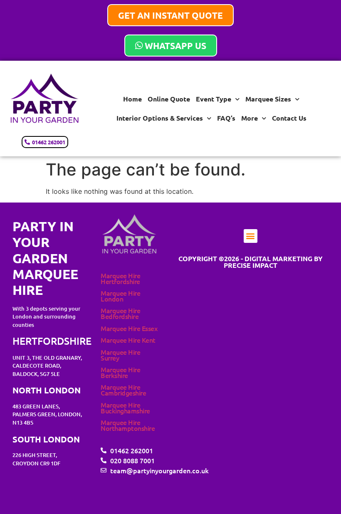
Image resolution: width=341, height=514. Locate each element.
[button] (250, 236)
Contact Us (289, 118)
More (249, 118)
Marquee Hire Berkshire (120, 372)
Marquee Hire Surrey (120, 354)
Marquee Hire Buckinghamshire (125, 407)
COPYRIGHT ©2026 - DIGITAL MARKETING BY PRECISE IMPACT (250, 261)
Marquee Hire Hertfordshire (120, 278)
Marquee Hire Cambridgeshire (123, 389)
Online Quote (169, 98)
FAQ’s (226, 118)
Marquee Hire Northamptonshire (128, 425)
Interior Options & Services (159, 118)
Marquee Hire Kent (128, 339)
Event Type (213, 98)
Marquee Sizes (268, 98)
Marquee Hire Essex (129, 328)
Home (132, 98)
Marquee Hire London (120, 295)
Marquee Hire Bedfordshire (120, 313)
